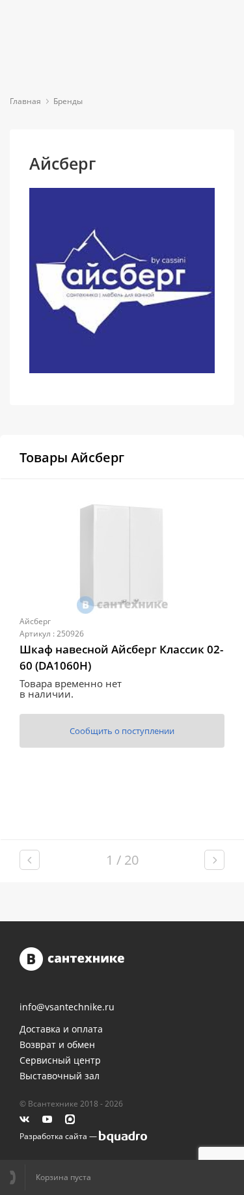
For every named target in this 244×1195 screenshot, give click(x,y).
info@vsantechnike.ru (67, 1007)
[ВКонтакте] (24, 1119)
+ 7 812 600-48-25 (17, 1177)
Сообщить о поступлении (122, 731)
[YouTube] (47, 1119)
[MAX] (70, 1119)
